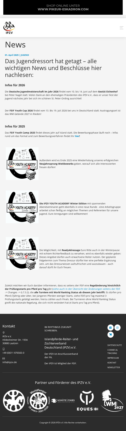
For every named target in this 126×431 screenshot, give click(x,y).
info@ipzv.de (9, 362)
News (15, 44)
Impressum (113, 358)
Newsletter (113, 367)
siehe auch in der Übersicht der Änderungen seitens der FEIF (86, 288)
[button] (121, 28)
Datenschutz (114, 345)
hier (77, 136)
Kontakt (111, 362)
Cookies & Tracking (112, 351)
